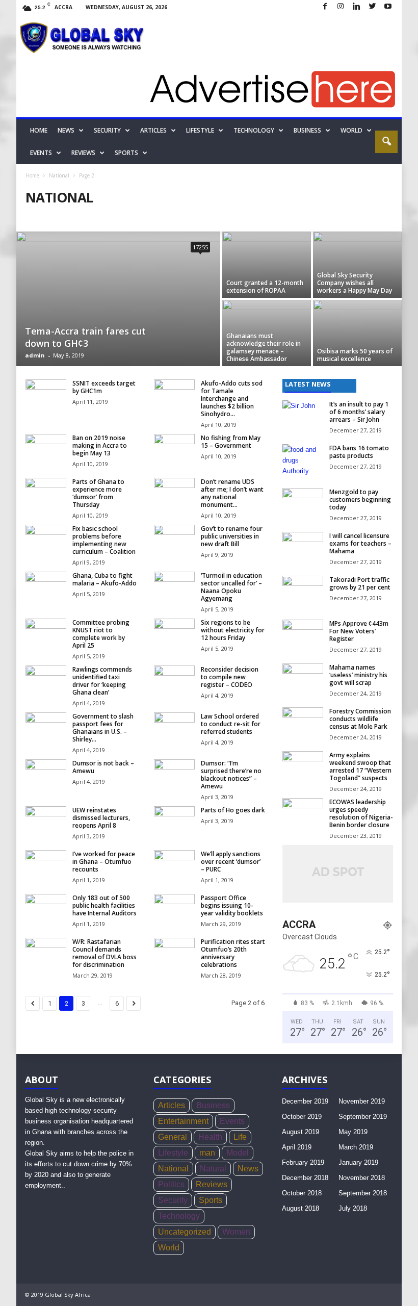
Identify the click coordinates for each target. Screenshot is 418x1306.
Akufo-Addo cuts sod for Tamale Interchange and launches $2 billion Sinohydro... (232, 398)
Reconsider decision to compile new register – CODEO (229, 677)
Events (41, 152)
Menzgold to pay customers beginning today (360, 499)
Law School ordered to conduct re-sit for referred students (230, 724)
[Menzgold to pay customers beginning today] (302, 503)
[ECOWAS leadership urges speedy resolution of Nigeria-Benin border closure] (302, 813)
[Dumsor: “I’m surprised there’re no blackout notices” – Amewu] (174, 774)
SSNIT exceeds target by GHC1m (104, 387)
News (66, 130)
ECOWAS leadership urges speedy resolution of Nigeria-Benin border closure (361, 813)
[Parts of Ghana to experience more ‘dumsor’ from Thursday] (45, 493)
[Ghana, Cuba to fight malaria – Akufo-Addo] (45, 587)
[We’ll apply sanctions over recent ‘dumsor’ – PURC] (174, 865)
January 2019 (358, 1162)
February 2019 (303, 1162)
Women (236, 1231)
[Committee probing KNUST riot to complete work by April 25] (45, 634)
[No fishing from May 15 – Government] (174, 449)
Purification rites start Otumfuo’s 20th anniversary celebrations (233, 953)
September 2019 (362, 1116)
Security (107, 130)
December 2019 (305, 1101)
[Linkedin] (356, 7)
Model (237, 1152)
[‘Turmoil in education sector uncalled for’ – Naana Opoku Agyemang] (174, 587)
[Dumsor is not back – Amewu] (45, 774)
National (59, 175)
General (172, 1137)
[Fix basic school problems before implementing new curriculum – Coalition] (45, 540)
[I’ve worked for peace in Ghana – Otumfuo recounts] (45, 865)
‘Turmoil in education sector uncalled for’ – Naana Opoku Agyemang (231, 587)
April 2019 (296, 1147)
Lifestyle (200, 130)
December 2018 (305, 1178)
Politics (171, 1184)
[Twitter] (372, 7)
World (351, 130)
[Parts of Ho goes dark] (174, 821)
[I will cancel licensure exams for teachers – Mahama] (302, 547)
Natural (213, 1168)
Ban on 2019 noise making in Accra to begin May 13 (99, 445)
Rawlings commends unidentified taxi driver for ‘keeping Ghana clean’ (102, 681)
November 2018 (361, 1178)
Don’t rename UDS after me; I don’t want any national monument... (232, 493)
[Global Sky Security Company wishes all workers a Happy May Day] (357, 265)
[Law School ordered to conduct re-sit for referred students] (174, 727)
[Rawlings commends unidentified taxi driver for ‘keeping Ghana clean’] (45, 680)
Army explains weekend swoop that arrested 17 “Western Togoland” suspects (360, 766)
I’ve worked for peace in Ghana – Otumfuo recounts (103, 862)
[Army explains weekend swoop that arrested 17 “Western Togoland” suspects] (302, 766)
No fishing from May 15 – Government (230, 441)
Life (240, 1137)
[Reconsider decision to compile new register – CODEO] (174, 680)
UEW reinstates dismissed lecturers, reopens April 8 (101, 818)
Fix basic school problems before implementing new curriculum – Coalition (104, 540)
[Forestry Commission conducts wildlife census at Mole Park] (302, 722)
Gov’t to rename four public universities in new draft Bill (232, 536)
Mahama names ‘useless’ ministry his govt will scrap (358, 675)
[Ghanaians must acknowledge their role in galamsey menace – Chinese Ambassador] (266, 333)
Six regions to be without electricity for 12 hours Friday (233, 630)
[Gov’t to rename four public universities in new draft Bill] (174, 540)
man (207, 1152)
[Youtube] (388, 7)
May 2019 (353, 1132)
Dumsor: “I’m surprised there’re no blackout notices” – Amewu (231, 774)
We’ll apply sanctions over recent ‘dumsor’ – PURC (230, 862)
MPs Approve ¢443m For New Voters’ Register (358, 631)
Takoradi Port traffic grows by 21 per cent (359, 583)
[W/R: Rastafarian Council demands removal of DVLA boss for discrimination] (45, 953)
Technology (253, 130)
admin (35, 355)
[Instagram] (340, 7)
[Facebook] (325, 7)
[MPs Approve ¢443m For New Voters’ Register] (302, 635)
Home (38, 130)
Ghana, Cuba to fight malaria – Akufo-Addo (104, 579)
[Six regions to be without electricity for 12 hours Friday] (174, 634)
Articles (153, 130)
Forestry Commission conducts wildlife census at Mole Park (360, 719)
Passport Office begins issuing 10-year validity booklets (232, 905)
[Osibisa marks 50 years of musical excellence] (357, 333)
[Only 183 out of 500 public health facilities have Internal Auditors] (45, 909)
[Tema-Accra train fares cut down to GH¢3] (118, 300)
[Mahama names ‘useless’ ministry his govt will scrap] (302, 678)
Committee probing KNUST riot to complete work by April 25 (100, 634)
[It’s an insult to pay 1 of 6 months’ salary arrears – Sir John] (302, 415)
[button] (386, 142)
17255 (200, 247)
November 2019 (361, 1101)
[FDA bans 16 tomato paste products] (302, 459)
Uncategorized (184, 1231)
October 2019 (302, 1116)
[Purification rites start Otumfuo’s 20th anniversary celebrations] (174, 953)
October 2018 (302, 1193)
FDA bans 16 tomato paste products (359, 452)
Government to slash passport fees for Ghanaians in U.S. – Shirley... (103, 728)
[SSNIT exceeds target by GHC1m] (45, 394)
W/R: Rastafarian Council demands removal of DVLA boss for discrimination (104, 953)
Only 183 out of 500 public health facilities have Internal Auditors (104, 905)
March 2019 (355, 1147)
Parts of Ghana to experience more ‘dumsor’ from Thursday (98, 493)
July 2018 (352, 1208)
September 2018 (362, 1193)
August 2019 (300, 1132)
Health (210, 1137)
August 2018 (300, 1208)
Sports (126, 152)
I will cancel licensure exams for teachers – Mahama (360, 543)
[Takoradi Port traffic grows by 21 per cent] (302, 591)
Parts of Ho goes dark (233, 810)
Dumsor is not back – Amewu (103, 767)
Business (307, 130)
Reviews (83, 152)
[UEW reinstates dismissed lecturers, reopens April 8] (45, 821)
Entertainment (183, 1121)
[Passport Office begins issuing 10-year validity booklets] (174, 909)
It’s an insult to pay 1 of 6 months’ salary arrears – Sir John (358, 412)
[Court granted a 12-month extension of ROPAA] (266, 265)
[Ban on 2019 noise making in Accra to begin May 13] (45, 449)
